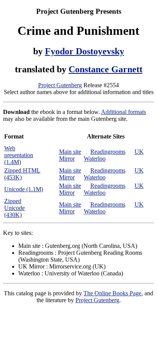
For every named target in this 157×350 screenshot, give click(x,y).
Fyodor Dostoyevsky (84, 51)
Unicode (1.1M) (23, 189)
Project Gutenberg (60, 85)
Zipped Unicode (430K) (14, 208)
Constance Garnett (106, 69)
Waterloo (95, 158)
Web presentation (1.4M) (18, 155)
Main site (70, 151)
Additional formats (123, 112)
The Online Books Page (112, 293)
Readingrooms (107, 151)
